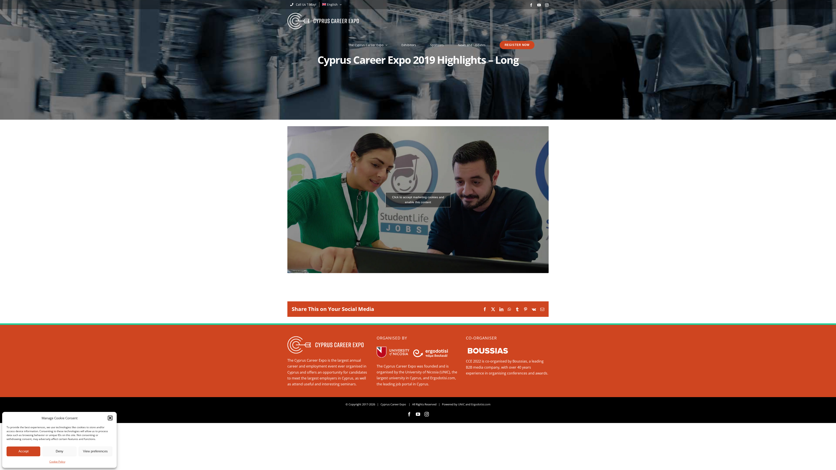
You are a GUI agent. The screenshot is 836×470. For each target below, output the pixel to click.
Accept (24, 451)
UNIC (461, 404)
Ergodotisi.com (480, 404)
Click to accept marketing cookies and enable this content (418, 199)
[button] (110, 418)
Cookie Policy (57, 461)
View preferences (95, 451)
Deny (59, 451)
